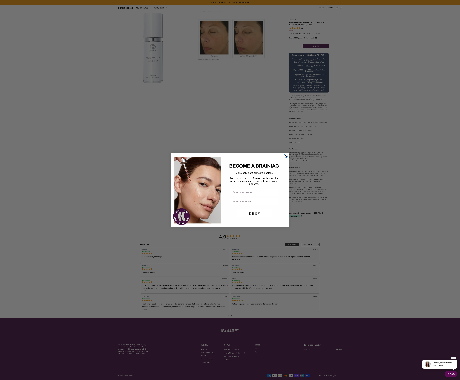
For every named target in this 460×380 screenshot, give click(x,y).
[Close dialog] (286, 156)
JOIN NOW (254, 213)
